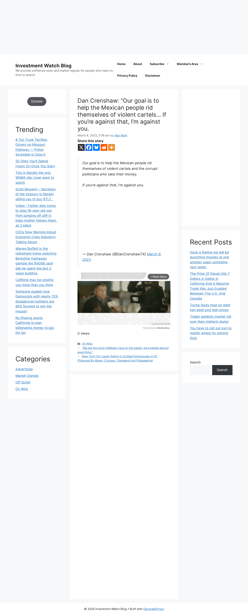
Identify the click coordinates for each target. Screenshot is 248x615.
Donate (36, 101)
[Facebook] (88, 147)
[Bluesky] (96, 147)
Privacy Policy (127, 75)
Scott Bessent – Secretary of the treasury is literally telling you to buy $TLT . (36, 194)
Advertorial (24, 369)
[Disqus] (124, 435)
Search (195, 362)
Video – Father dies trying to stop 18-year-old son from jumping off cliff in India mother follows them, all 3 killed (36, 215)
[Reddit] (104, 147)
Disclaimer (152, 75)
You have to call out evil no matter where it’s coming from (211, 333)
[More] (111, 147)
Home (121, 64)
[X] (81, 147)
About (137, 64)
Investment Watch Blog (43, 66)
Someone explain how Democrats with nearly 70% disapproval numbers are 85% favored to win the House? (37, 301)
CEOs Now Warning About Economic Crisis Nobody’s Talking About (36, 237)
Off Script (23, 382)
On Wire (87, 343)
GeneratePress (153, 609)
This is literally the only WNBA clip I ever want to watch (35, 178)
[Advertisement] (116, 27)
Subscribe (157, 64)
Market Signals (27, 376)
